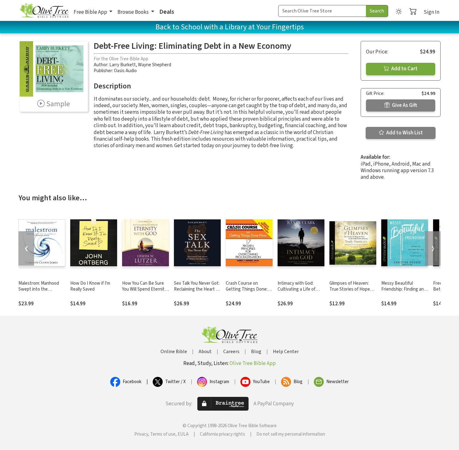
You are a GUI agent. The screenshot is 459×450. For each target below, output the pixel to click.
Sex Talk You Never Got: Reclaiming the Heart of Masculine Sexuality (197, 289)
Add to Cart (403, 68)
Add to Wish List (404, 133)
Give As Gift (404, 105)
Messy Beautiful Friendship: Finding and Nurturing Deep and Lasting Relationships (403, 292)
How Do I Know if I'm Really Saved (90, 286)
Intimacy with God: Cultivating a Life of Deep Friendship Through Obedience (297, 292)
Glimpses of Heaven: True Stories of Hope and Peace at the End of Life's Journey (352, 292)
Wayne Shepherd (154, 65)
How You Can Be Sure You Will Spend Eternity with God (144, 289)
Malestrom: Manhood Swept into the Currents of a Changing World (40, 292)
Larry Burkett (122, 65)
